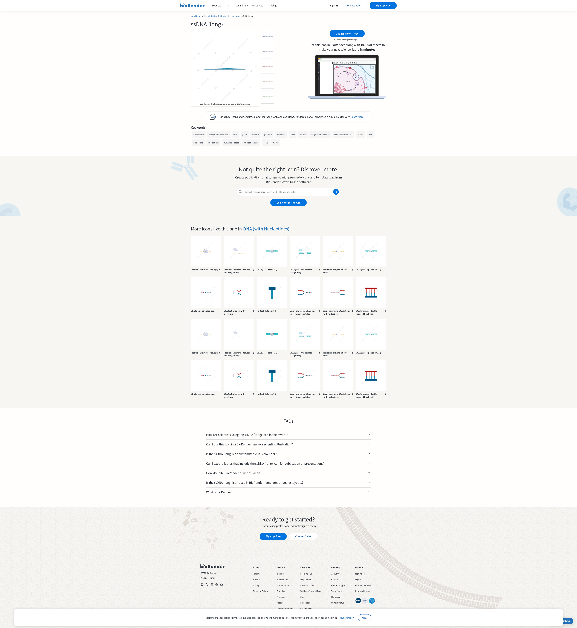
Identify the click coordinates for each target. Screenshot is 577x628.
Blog (302, 597)
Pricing (273, 5)
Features (257, 573)
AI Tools (256, 579)
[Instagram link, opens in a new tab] (212, 584)
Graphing (281, 591)
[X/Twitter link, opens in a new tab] (207, 584)
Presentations (283, 585)
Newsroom (336, 597)
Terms (212, 577)
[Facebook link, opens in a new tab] (216, 584)
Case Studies (306, 608)
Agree (365, 617)
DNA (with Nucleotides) (228, 16)
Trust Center (336, 591)
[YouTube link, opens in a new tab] (221, 584)
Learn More (357, 117)
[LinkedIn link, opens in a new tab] (202, 584)
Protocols (281, 597)
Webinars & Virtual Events (311, 591)
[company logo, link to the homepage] (192, 6)
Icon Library (241, 5)
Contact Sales (354, 5)
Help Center (305, 579)
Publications (282, 579)
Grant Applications (285, 608)
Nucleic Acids (210, 16)
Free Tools (305, 602)
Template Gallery (260, 591)
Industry (280, 573)
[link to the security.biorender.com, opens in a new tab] (358, 601)
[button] (217, 5)
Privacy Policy (346, 617)
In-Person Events (308, 585)
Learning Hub (306, 573)
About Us (335, 573)
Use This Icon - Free (347, 33)
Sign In (358, 579)
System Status (337, 602)
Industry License (362, 591)
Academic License (363, 585)
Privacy (203, 577)
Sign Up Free (383, 5)
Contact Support (338, 585)
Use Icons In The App (288, 202)
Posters (280, 602)
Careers (334, 579)
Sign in (334, 5)
